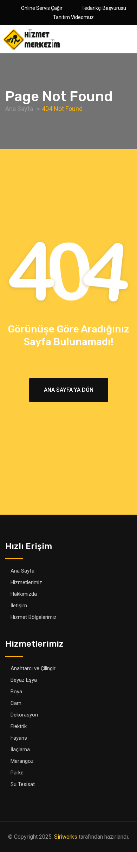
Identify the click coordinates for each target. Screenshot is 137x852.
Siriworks (65, 836)
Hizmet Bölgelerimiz (34, 617)
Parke (17, 773)
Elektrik (19, 726)
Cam (16, 703)
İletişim (19, 605)
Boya (16, 691)
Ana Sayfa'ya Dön (68, 390)
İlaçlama (20, 749)
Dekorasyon (24, 715)
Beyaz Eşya (24, 680)
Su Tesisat (23, 784)
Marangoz (22, 761)
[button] (131, 39)
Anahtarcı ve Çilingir (33, 668)
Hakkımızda (24, 594)
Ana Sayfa (22, 571)
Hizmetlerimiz (26, 582)
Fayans (19, 738)
